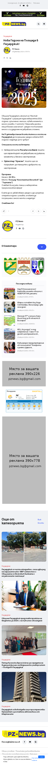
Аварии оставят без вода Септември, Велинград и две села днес (30, 304)
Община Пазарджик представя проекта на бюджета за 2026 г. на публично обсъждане (22, 619)
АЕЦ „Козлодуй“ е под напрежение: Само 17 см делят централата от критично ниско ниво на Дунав (28, 334)
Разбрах (41, 757)
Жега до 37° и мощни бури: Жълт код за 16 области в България (29, 318)
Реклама (36, 3)
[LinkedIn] (10, 58)
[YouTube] (23, 5)
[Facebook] (20, 5)
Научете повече (35, 759)
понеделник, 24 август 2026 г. (20, 3)
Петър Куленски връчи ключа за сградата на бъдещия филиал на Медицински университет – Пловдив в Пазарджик (23, 665)
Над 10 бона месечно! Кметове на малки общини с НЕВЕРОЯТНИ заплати (29, 291)
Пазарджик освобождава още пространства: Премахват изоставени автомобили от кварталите (23, 711)
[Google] (27, 5)
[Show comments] (41, 247)
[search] (38, 24)
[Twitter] (7, 58)
